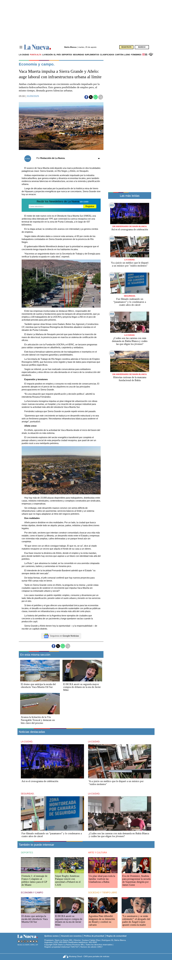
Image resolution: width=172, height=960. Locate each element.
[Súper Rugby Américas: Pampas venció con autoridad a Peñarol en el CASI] (69, 865)
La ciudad (24, 55)
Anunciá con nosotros (71, 936)
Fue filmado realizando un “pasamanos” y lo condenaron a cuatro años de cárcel (129, 302)
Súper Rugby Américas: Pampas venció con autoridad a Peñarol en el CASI (67, 880)
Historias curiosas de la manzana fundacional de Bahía (129, 379)
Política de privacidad (94, 936)
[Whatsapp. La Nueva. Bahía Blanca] (18, 941)
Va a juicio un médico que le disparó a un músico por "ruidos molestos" (129, 264)
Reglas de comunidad (116, 936)
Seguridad (78, 55)
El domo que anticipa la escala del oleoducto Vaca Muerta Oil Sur (38, 686)
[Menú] (21, 47)
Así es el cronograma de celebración (129, 229)
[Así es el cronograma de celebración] (129, 213)
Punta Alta (35, 55)
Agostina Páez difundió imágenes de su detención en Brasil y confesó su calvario (102, 920)
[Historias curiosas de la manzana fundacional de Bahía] (129, 361)
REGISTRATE (126, 47)
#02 (112, 238)
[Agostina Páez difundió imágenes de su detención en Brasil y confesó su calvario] (103, 905)
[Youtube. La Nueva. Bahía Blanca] (30, 941)
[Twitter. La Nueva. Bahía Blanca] (24, 941)
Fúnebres (136, 55)
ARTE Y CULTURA (97, 852)
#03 (112, 274)
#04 (112, 314)
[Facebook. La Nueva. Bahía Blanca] (21, 941)
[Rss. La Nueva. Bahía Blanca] (36, 941)
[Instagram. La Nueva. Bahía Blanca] (27, 941)
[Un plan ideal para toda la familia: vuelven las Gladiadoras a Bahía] (103, 865)
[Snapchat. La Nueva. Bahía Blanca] (33, 941)
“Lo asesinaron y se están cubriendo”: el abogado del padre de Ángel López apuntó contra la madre (136, 920)
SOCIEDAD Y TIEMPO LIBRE (102, 892)
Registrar (89, 206)
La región (47, 55)
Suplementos (92, 55)
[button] (86, 97)
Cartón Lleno (122, 55)
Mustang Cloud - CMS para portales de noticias (89, 956)
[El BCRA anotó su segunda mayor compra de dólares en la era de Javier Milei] (82, 670)
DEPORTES (27, 852)
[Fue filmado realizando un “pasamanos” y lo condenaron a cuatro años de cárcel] (129, 283)
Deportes (67, 55)
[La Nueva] (37, 47)
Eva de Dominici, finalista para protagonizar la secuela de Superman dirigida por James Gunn (136, 880)
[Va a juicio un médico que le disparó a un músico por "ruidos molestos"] (129, 246)
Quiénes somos (51, 936)
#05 (112, 353)
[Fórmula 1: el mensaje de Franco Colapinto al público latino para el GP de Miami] (35, 865)
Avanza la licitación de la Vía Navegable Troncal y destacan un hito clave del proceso (38, 720)
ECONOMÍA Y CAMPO (32, 892)
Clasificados (107, 55)
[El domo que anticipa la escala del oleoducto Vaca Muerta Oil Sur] (40, 670)
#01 (112, 205)
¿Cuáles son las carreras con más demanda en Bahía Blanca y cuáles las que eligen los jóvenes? (129, 341)
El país (57, 55)
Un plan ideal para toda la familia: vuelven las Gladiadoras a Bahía (102, 879)
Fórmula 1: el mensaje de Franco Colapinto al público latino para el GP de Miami (34, 880)
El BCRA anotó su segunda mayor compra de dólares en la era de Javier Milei (82, 687)
